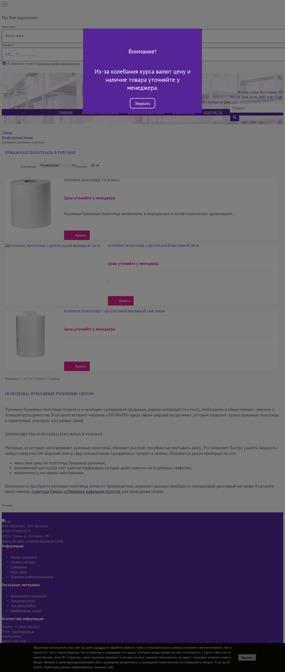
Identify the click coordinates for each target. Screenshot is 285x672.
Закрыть (142, 103)
